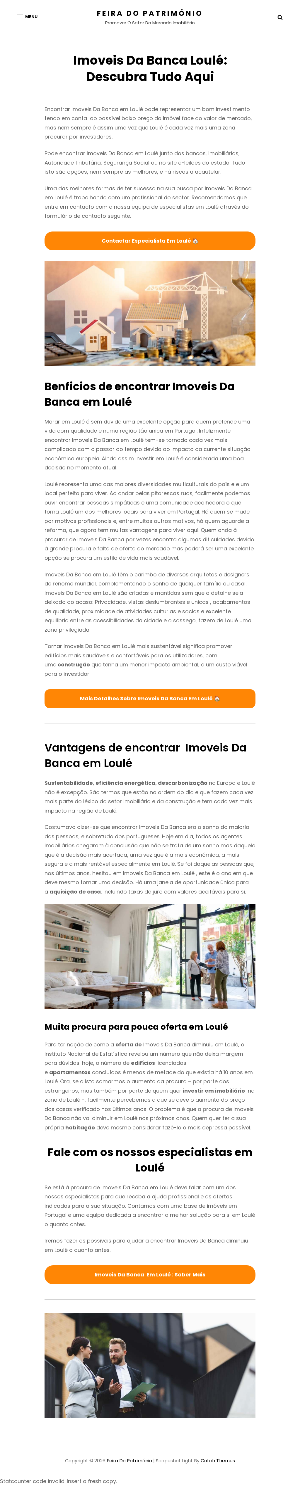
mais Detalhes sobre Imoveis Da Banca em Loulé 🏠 (150, 698)
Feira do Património (150, 13)
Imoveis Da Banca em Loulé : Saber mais (150, 1274)
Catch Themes (218, 1460)
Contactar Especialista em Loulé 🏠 (150, 240)
